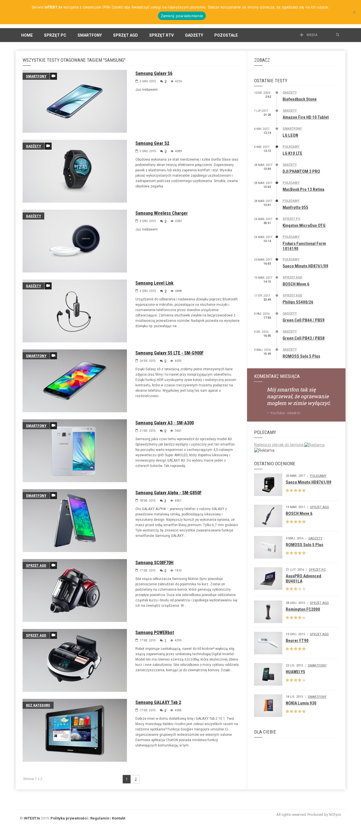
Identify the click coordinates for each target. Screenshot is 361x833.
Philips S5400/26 (298, 302)
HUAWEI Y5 (295, 671)
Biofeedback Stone (300, 99)
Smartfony (90, 35)
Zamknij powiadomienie (182, 16)
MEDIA (312, 35)
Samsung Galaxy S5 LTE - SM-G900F (169, 353)
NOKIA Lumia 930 (301, 703)
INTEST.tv (32, 818)
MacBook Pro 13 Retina (303, 189)
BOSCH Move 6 (296, 284)
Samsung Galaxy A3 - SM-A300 (164, 423)
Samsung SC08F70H (154, 562)
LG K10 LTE (292, 153)
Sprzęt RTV (161, 35)
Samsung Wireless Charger (161, 213)
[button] (337, 35)
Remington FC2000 (303, 609)
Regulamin (99, 818)
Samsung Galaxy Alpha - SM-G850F (168, 492)
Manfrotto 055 (295, 207)
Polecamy (291, 147)
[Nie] (354, 12)
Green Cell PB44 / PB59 (304, 320)
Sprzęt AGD (125, 35)
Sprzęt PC (55, 35)
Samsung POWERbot (154, 632)
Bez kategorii (38, 705)
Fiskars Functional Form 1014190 (304, 246)
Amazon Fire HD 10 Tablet (306, 117)
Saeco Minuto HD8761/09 (305, 266)
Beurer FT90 (297, 640)
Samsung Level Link (154, 283)
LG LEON (290, 135)
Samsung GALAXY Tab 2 (158, 702)
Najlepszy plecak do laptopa (279, 444)
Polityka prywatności (69, 818)
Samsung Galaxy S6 (153, 73)
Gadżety (194, 35)
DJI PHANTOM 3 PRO (301, 171)
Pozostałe (226, 35)
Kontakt (118, 818)
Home (27, 35)
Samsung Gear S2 (152, 143)
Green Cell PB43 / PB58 (304, 338)
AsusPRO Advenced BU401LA (303, 578)
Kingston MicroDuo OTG (304, 225)
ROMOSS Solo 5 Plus (301, 356)
